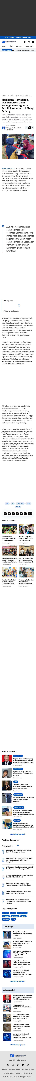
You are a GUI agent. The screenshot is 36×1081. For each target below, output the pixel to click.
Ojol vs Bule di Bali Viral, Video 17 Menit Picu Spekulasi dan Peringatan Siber (19, 868)
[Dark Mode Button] (25, 42)
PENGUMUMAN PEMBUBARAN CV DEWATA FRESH (22, 1007)
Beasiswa (17, 820)
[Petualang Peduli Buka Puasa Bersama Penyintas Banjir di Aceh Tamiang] (26, 572)
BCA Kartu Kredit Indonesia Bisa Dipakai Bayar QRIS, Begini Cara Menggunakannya (23, 812)
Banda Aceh (20, 503)
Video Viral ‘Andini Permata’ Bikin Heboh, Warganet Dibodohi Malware (18, 884)
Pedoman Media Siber (16, 1069)
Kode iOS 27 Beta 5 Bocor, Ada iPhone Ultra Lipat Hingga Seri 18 (22, 953)
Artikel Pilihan (18, 807)
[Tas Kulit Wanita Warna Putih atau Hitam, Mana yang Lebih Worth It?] (7, 1018)
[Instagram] (8, 1065)
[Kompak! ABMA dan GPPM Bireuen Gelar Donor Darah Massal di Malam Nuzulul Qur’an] (26, 550)
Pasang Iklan (29, 1069)
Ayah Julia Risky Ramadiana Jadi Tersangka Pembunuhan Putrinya (23, 773)
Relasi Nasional (13, 1077)
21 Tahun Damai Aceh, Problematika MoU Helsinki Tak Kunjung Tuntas (22, 786)
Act (13, 503)
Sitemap (18, 1073)
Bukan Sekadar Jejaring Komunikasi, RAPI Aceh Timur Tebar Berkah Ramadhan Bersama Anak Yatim (9, 538)
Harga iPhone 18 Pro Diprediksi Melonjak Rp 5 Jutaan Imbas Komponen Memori (21, 962)
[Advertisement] (18, 18)
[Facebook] (9, 513)
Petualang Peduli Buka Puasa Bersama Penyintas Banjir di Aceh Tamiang (26, 582)
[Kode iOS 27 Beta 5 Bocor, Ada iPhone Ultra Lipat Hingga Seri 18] (7, 954)
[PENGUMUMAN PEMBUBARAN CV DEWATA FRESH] (7, 1008)
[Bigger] (32, 127)
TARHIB (18, 506)
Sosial (28, 503)
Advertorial (18, 756)
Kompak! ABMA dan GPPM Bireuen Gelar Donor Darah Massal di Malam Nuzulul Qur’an (26, 560)
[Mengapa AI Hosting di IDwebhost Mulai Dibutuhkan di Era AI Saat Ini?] (7, 974)
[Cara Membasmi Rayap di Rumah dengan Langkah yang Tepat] (7, 1028)
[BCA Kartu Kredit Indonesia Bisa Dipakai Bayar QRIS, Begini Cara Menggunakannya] (7, 811)
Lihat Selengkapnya (17, 834)
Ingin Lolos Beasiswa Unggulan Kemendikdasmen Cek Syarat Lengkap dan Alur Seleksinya (23, 825)
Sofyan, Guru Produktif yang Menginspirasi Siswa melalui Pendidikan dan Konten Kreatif (23, 760)
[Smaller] (26, 127)
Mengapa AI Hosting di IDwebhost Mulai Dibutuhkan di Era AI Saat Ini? (22, 972)
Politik (11, 46)
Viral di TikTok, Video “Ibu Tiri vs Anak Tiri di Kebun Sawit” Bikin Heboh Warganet (19, 860)
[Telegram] (17, 513)
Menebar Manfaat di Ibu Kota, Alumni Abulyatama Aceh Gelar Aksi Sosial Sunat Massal (9, 582)
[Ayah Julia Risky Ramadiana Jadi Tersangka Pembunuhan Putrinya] (7, 773)
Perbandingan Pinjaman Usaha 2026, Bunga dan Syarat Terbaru (18, 892)
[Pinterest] (21, 513)
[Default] (29, 127)
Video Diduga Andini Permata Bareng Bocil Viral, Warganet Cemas (19, 851)
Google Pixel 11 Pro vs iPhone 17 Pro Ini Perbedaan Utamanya (23, 799)
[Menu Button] (33, 42)
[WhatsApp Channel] (28, 1065)
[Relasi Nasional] (18, 1055)
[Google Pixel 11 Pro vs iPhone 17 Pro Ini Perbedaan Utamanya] (7, 798)
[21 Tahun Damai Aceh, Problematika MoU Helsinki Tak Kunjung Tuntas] (7, 786)
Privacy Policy (27, 1073)
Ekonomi (19, 46)
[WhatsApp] (25, 513)
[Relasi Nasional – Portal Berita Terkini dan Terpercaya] (9, 41)
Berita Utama (18, 769)
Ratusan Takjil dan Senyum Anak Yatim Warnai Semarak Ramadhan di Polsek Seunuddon (26, 538)
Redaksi (4, 1069)
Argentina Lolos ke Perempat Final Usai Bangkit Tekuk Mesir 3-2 (19, 876)
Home (4, 46)
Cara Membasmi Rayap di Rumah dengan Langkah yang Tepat (21, 1026)
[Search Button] (29, 42)
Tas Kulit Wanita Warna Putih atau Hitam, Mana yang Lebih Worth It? (21, 1016)
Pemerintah (29, 46)
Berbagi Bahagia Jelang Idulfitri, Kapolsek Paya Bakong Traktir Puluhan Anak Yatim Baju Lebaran (9, 560)
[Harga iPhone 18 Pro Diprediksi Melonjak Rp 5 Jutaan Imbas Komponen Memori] (7, 964)
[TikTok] (18, 1065)
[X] (13, 513)
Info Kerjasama (9, 1073)
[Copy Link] (5, 513)
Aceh (7, 503)
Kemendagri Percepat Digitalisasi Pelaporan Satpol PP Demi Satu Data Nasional (18, 901)
